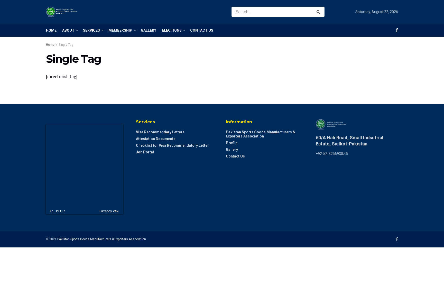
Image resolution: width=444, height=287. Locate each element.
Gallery (148, 30)
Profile (231, 143)
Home (51, 30)
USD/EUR (57, 211)
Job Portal (145, 152)
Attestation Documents (155, 139)
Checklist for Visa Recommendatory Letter (172, 145)
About (68, 30)
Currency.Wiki (109, 211)
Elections (172, 30)
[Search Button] (319, 12)
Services (91, 30)
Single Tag (66, 45)
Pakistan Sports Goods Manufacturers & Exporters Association (260, 134)
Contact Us (201, 30)
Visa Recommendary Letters (160, 132)
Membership (120, 30)
